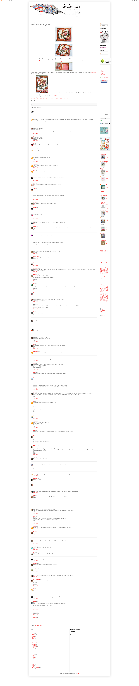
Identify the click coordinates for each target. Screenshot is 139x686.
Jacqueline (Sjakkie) (36, 256)
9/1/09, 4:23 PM (35, 454)
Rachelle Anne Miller (105, 266)
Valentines (101, 275)
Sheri (34, 377)
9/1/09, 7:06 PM (35, 475)
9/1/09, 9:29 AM (35, 133)
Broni (34, 183)
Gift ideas (106, 286)
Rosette (34, 202)
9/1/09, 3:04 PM (35, 389)
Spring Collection (102, 272)
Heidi (34, 298)
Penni (34, 435)
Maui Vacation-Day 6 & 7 (107, 242)
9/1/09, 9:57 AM (35, 167)
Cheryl (34, 495)
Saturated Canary (104, 268)
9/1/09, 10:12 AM (35, 185)
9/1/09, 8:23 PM (35, 487)
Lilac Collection (102, 289)
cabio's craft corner (36, 508)
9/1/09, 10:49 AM (35, 253)
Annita (34, 363)
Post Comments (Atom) (38, 625)
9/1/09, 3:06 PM (35, 398)
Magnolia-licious (103, 292)
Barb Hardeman (35, 351)
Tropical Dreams (103, 240)
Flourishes (101, 285)
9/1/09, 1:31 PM (35, 341)
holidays (104, 288)
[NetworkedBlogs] (104, 80)
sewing (107, 270)
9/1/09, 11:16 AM (35, 271)
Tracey (34, 457)
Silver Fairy (106, 234)
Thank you (102, 274)
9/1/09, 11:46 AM (35, 295)
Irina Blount (35, 531)
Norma (34, 392)
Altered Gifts (106, 250)
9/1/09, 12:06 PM (35, 308)
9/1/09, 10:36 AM (35, 218)
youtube (105, 276)
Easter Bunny (106, 163)
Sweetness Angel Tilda (107, 212)
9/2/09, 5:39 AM (35, 549)
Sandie (34, 170)
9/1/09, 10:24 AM (35, 204)
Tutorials (102, 71)
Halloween (101, 287)
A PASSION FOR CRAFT (104, 161)
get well (101, 286)
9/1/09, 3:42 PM (35, 427)
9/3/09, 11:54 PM (35, 614)
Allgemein (34, 104)
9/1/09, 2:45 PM (35, 381)
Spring (107, 271)
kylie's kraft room (103, 210)
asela (34, 430)
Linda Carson (35, 478)
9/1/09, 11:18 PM (35, 505)
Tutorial (106, 274)
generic (107, 285)
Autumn (107, 251)
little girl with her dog (63, 61)
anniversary (104, 251)
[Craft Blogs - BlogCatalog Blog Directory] (104, 311)
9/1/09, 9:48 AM (35, 161)
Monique (34, 336)
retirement (101, 267)
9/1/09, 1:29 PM (35, 333)
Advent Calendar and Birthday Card (107, 221)
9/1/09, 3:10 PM (35, 403)
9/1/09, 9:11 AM (35, 115)
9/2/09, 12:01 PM (35, 585)
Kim (34, 250)
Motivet (102, 293)
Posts (102, 23)
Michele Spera (35, 445)
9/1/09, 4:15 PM (35, 442)
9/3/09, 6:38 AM (35, 609)
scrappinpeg (35, 568)
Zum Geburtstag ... (107, 171)
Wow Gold (35, 612)
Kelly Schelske (35, 274)
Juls (33, 143)
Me (101, 70)
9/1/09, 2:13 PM (35, 369)
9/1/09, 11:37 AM (35, 289)
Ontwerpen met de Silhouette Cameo (107, 206)
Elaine (34, 241)
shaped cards (102, 271)
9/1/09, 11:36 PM (35, 513)
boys (105, 252)
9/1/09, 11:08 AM (35, 265)
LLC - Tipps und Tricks (106, 197)
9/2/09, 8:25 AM (35, 571)
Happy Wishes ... (107, 178)
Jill (33, 401)
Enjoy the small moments (107, 187)
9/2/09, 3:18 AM (35, 528)
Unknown (34, 164)
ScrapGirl (102, 191)
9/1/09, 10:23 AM (35, 191)
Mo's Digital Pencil (72, 60)
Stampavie (103, 273)
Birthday (103, 252)
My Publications (103, 74)
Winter (103, 276)
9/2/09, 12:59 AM (35, 523)
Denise (34, 415)
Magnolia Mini (34, 644)
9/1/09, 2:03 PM (35, 360)
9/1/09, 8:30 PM (35, 492)
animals (101, 251)
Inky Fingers (103, 233)
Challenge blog (42, 60)
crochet (101, 254)
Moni (34, 262)
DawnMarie (35, 207)
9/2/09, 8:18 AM (35, 565)
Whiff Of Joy (33, 654)
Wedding (105, 275)
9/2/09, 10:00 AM (35, 576)
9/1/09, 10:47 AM (35, 247)
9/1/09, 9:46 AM (35, 153)
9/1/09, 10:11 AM (35, 180)
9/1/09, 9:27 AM (35, 124)
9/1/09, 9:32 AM (35, 140)
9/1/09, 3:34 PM (35, 418)
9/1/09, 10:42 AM (35, 238)
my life (105, 293)
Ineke (34, 292)
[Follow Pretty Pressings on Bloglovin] (103, 48)
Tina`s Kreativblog (104, 195)
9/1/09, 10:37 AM (35, 223)
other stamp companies (104, 264)
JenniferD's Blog (103, 154)
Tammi (34, 188)
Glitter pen (93, 72)
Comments (103, 25)
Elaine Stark (35, 221)
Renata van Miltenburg (36, 579)
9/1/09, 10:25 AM (35, 210)
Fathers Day (33, 636)
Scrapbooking (104, 270)
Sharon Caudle (35, 268)
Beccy (34, 283)
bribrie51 (34, 372)
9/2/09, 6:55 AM (35, 560)
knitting (107, 288)
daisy (34, 156)
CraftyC (34, 546)
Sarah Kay (106, 267)
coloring (106, 253)
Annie (34, 588)
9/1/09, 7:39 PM (35, 480)
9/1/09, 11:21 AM (35, 280)
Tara (34, 311)
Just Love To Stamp (104, 184)
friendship (104, 285)
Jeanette (34, 136)
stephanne (34, 226)
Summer (106, 273)
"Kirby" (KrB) (35, 574)
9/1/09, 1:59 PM (35, 348)
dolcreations (35, 127)
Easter (103, 255)
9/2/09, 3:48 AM (35, 543)
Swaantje (34, 601)
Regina (34, 516)
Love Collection (105, 290)
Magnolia (102, 262)
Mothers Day (34, 645)
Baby (100, 252)
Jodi (34, 344)
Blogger (78, 673)
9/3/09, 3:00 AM (35, 598)
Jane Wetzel (35, 563)
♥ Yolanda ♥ (35, 483)
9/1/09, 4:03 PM (35, 432)
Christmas (103, 253)
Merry (34, 552)
